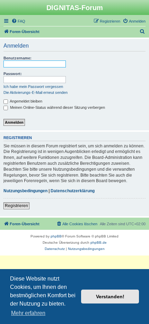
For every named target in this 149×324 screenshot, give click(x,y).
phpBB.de (98, 242)
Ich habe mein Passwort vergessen (33, 86)
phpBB (56, 236)
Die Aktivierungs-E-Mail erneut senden (35, 92)
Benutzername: (17, 58)
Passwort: (12, 74)
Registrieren (16, 205)
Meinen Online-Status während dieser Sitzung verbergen (57, 107)
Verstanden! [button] (110, 296)
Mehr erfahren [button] (28, 313)
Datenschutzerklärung (73, 190)
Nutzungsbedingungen (25, 190)
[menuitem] (18, 21)
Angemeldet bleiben (25, 101)
